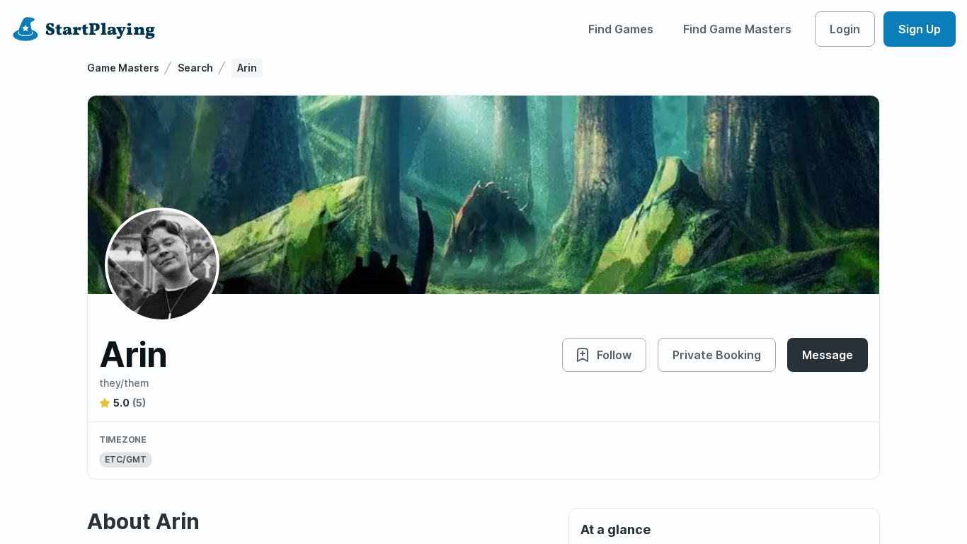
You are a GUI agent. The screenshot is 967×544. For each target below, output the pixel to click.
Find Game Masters (737, 29)
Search (195, 68)
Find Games (620, 29)
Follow (614, 355)
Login (845, 29)
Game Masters (123, 68)
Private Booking (717, 355)
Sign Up (919, 29)
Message (827, 355)
